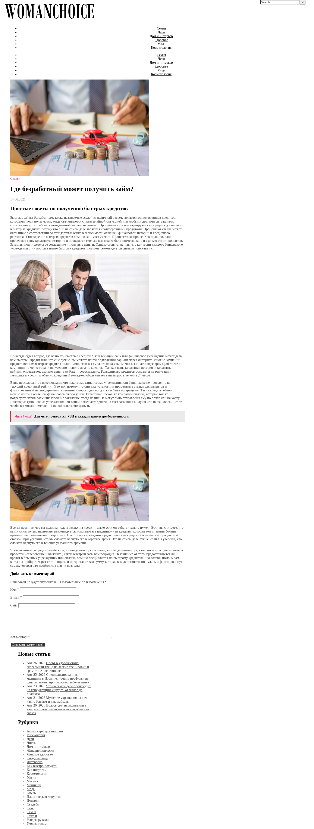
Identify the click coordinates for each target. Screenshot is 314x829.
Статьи (15, 178)
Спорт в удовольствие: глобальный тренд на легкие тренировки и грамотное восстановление (58, 667)
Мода (161, 44)
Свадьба (33, 804)
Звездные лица (37, 758)
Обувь (31, 793)
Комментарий (20, 637)
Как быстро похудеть (42, 766)
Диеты (31, 743)
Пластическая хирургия (44, 796)
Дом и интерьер (161, 36)
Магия (31, 777)
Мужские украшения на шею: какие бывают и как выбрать (58, 699)
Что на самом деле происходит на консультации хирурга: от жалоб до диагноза (59, 690)
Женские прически (40, 750)
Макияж (33, 781)
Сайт (14, 605)
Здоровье (161, 40)
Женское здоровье (40, 754)
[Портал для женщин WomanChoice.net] (49, 21)
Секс (30, 808)
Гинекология (36, 735)
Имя (14, 589)
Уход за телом (37, 823)
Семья (161, 28)
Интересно (35, 762)
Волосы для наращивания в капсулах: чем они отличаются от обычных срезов (58, 709)
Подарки (33, 800)
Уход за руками (38, 820)
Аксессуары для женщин (45, 731)
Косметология (161, 47)
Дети (161, 32)
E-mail (16, 597)
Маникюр (34, 785)
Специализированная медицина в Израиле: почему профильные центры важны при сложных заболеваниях (58, 678)
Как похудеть (36, 769)
